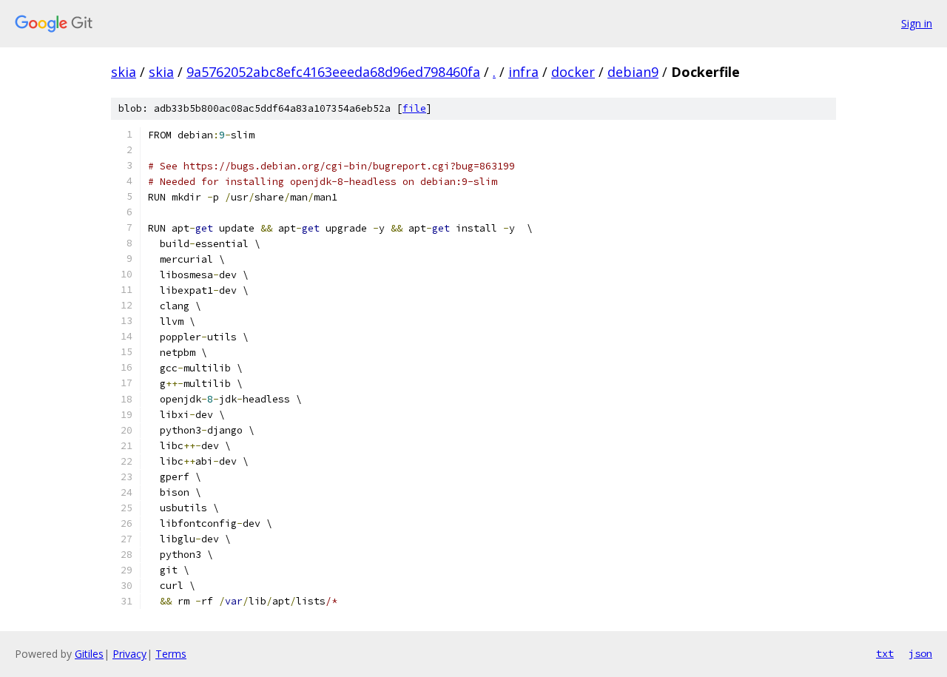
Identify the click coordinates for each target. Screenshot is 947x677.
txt (885, 653)
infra (523, 72)
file (414, 108)
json (920, 653)
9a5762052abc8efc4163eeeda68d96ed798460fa (333, 72)
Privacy (129, 654)
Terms (170, 654)
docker (573, 72)
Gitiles (89, 654)
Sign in (916, 23)
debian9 (632, 72)
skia (123, 72)
